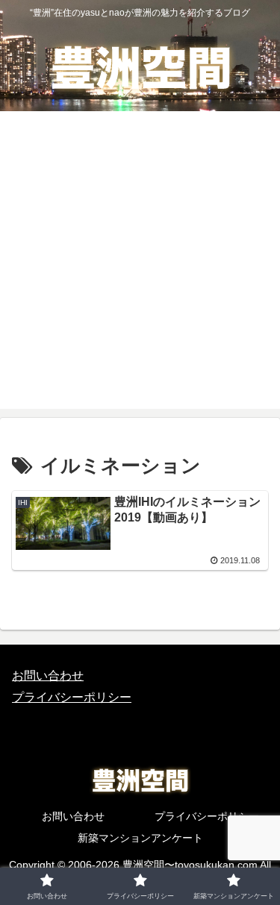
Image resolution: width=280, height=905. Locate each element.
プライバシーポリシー (71, 697)
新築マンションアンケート (140, 838)
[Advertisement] (140, 269)
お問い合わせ (48, 675)
